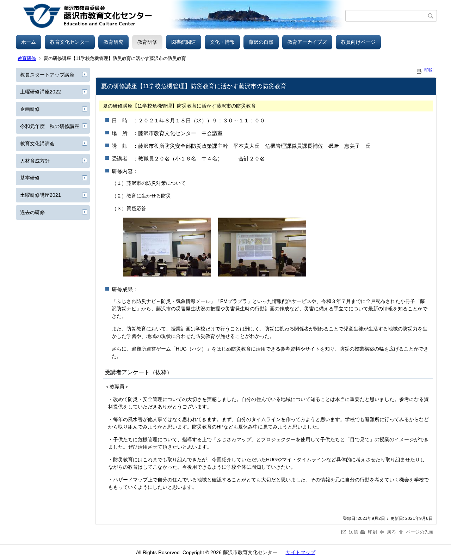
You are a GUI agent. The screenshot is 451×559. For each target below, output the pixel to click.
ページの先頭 (418, 532)
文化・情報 (222, 42)
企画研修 (30, 109)
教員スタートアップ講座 (47, 75)
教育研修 (147, 42)
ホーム (28, 42)
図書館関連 (183, 42)
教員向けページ (358, 42)
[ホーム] (180, 15)
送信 (353, 532)
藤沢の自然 (261, 42)
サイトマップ (300, 552)
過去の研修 (32, 212)
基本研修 (30, 178)
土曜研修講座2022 (40, 92)
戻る (391, 532)
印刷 (428, 70)
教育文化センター (69, 42)
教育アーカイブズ (307, 42)
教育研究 (113, 42)
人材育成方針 (35, 161)
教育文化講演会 (37, 143)
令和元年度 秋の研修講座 (49, 126)
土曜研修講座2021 (40, 195)
